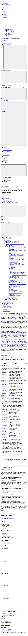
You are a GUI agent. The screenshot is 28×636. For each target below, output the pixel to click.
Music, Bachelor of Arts (14, 286)
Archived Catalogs (7, 307)
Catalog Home (6, 4)
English (11, 268)
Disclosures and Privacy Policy (10, 613)
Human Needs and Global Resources (17, 272)
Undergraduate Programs (12, 299)
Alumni (8, 33)
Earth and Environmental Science (16, 264)
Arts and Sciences (7, 201)
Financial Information (8, 303)
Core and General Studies (15, 263)
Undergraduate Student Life (12, 241)
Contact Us (3, 528)
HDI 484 (4, 390)
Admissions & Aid (7, 43)
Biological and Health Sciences (16, 255)
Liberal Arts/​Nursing (14, 278)
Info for (2, 175)
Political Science (13, 290)
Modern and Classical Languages (16, 282)
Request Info (6, 8)
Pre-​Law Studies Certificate (15, 293)
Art (10, 253)
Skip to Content (7, 1)
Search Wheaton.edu (5, 87)
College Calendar (7, 306)
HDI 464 (4, 386)
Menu (2, 216)
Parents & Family (10, 31)
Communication (12, 260)
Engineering (12, 267)
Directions (5, 535)
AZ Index (5, 3)
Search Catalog (4, 222)
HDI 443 (4, 374)
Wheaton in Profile (7, 238)
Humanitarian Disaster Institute (10, 202)
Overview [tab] (5, 309)
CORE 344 (4, 417)
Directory (10, 85)
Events (5, 15)
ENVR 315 (4, 421)
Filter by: (4, 85)
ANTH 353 (5, 398)
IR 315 (3, 428)
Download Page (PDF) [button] (6, 629)
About (4, 40)
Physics (11, 289)
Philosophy (11, 287)
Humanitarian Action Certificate (19, 275)
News (4, 14)
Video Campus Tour (8, 537)
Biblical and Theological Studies (16, 254)
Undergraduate (6, 199)
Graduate (5, 300)
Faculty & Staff (9, 30)
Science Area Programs (14, 295)
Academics (5, 42)
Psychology (12, 294)
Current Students (10, 29)
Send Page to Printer (5, 625)
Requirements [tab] (6, 311)
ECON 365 (4, 419)
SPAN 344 (4, 437)
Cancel (2, 634)
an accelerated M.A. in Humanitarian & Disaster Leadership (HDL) (13, 334)
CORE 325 (4, 414)
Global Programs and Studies (15, 269)
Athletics (5, 13)
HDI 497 (4, 393)
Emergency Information (8, 615)
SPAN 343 (4, 434)
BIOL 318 (4, 409)
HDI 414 (4, 382)
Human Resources (7, 543)
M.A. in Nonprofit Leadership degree (15, 344)
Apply (4, 6)
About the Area (6, 536)
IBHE (4, 616)
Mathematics (12, 280)
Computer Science (13, 262)
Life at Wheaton (7, 44)
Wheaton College (4, 100)
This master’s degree (12, 335)
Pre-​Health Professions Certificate (16, 291)
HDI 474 (4, 388)
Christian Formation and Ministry (16, 259)
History (11, 271)
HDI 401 (4, 377)
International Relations (14, 277)
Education (11, 266)
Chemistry (11, 258)
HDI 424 (4, 384)
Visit (4, 9)
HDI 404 (4, 372)
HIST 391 (4, 425)
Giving (5, 11)
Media (7, 35)
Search (2, 70)
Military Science (13, 281)
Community (9, 34)
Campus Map (6, 533)
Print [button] (2, 196)
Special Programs (10, 298)
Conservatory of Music (11, 297)
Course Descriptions (8, 302)
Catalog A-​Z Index (7, 237)
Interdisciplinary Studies (14, 276)
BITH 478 (4, 411)
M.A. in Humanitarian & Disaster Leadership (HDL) (15, 342)
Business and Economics (14, 256)
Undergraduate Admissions (12, 242)
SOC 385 (4, 431)
